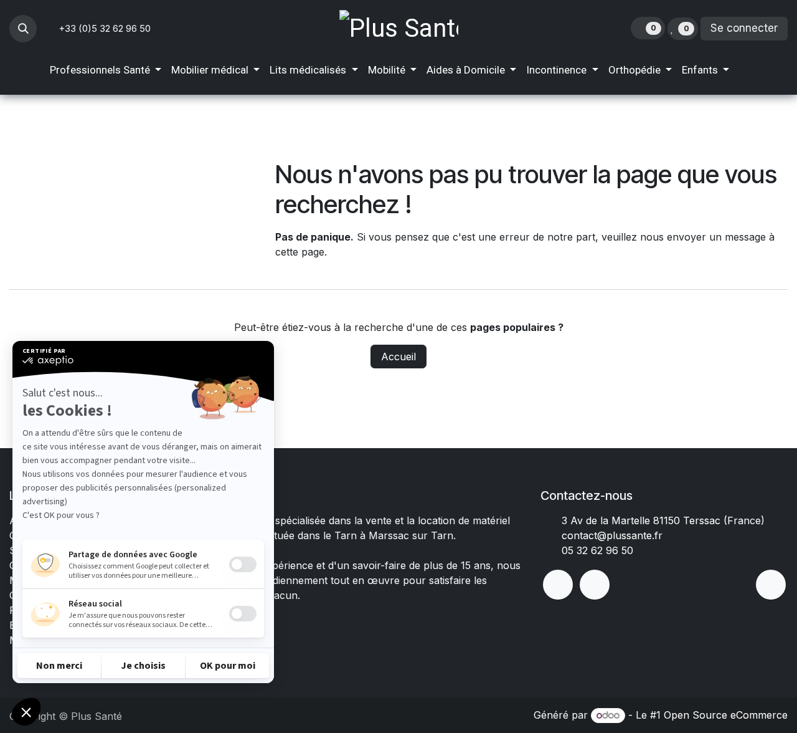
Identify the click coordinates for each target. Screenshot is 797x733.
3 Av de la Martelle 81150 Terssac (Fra (652, 520)
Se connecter (744, 28)
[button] (23, 28)
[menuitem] (105, 70)
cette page (299, 252)
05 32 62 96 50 (597, 550)
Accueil (398, 356)
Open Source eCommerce (726, 715)
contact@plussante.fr (612, 535)
